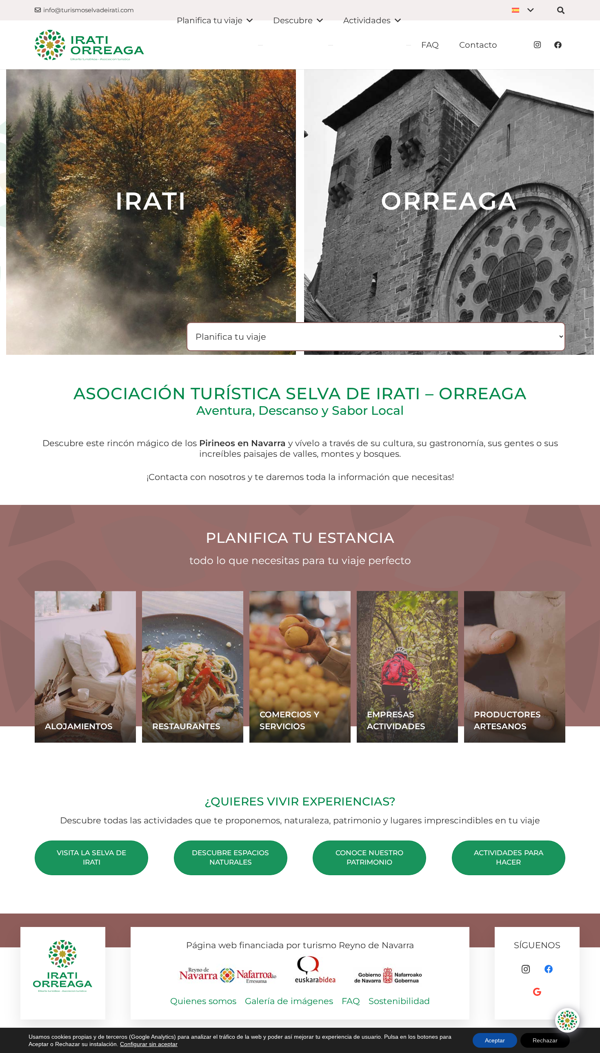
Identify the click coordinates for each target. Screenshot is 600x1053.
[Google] (537, 992)
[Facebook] (558, 45)
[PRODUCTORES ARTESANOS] (514, 667)
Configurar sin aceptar (149, 1044)
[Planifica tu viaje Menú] (260, 45)
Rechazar (545, 1040)
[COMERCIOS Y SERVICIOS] (300, 667)
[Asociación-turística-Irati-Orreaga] (89, 45)
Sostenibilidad (399, 1001)
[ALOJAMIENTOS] (85, 667)
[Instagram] (537, 45)
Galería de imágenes (289, 1001)
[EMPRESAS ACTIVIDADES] (407, 667)
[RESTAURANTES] (192, 667)
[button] (522, 10)
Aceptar (495, 1040)
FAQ (351, 1001)
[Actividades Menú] (408, 45)
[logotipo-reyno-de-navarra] (228, 970)
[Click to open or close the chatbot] (567, 1020)
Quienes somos (203, 1001)
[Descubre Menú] (330, 45)
